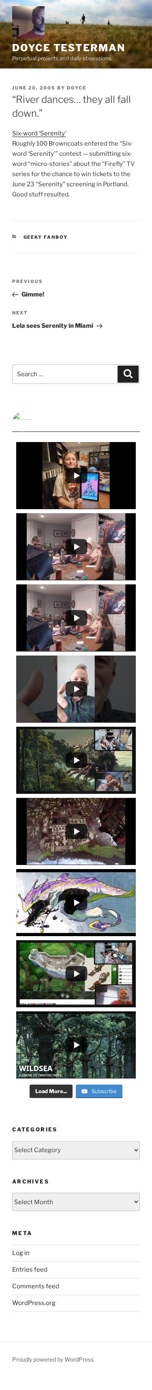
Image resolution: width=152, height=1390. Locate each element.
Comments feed (35, 1286)
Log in (21, 1253)
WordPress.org (34, 1303)
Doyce (76, 88)
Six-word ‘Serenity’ (39, 133)
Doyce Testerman (68, 48)
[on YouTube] (76, 422)
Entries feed (29, 1269)
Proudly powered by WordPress (53, 1359)
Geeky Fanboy (46, 237)
